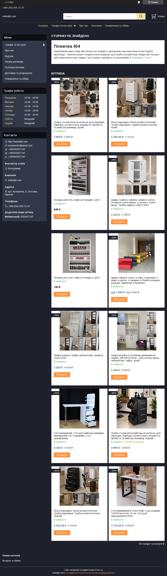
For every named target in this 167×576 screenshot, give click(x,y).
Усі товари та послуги (150, 543)
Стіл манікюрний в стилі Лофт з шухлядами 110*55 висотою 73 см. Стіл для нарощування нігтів (135, 513)
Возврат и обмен (11, 560)
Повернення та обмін (117, 25)
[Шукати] (141, 16)
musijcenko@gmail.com (20, 145)
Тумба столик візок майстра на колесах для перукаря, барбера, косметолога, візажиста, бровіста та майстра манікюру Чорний (136, 436)
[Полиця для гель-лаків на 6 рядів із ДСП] (79, 253)
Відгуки (9, 56)
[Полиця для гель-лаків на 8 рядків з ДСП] (79, 175)
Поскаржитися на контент (77, 573)
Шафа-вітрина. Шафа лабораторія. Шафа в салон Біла (78, 356)
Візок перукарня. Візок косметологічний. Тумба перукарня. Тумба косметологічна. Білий (134, 125)
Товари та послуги (61, 25)
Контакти (96, 25)
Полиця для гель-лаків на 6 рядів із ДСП (77, 277)
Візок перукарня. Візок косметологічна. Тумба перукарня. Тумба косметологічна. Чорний (77, 513)
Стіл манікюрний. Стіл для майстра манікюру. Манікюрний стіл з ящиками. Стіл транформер (79, 436)
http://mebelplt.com (18, 141)
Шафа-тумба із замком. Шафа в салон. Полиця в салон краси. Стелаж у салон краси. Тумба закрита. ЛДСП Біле (133, 202)
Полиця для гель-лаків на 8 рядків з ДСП (77, 200)
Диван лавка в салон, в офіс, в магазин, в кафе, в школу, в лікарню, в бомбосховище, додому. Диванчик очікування (135, 280)
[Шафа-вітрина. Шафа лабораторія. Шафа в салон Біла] (79, 331)
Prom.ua (99, 570)
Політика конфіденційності (102, 573)
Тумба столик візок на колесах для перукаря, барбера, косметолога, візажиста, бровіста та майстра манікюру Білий (79, 125)
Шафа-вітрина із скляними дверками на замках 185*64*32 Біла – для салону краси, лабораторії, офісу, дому (135, 358)
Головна (43, 25)
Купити (63, 144)
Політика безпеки (14, 67)
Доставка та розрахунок (18, 73)
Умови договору (14, 61)
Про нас (83, 25)
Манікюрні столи (141, 57)
